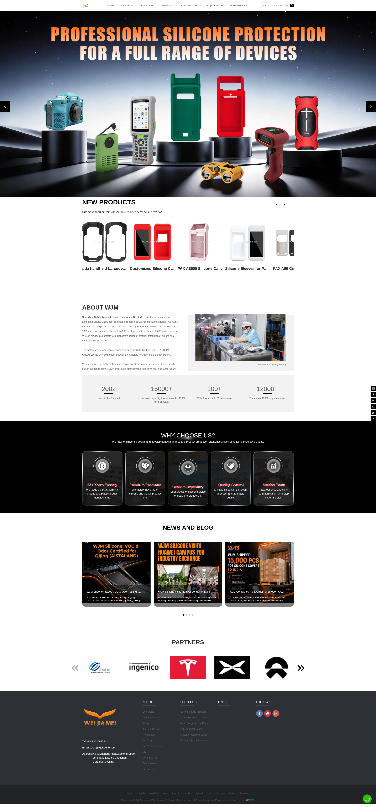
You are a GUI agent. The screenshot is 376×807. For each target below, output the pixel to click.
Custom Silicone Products (193, 740)
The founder (148, 734)
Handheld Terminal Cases (194, 717)
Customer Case (189, 5)
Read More (263, 364)
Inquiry (232, 793)
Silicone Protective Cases (193, 734)
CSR (145, 752)
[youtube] (373, 412)
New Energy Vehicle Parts (194, 723)
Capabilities (213, 5)
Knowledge (186, 793)
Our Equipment (150, 757)
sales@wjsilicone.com (102, 747)
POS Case (172, 322)
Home (110, 5)
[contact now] (373, 400)
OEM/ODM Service (239, 5)
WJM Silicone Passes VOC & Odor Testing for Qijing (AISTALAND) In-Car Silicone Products (114, 591)
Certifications (149, 763)
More (276, 5)
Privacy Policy (222, 800)
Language (245, 793)
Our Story (147, 740)
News (165, 793)
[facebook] (373, 394)
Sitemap (221, 793)
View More (87, 273)
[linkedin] (373, 406)
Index (210, 793)
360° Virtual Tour (151, 729)
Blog (174, 793)
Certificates (148, 712)
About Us (125, 5)
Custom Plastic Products (193, 712)
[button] (5, 106)
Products (145, 5)
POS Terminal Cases (191, 729)
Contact (263, 5)
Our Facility (148, 769)
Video (145, 723)
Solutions (167, 5)
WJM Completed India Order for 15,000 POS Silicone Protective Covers (257, 591)
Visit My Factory (278, 364)
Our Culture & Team (152, 746)
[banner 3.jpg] (188, 104)
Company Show (150, 717)
